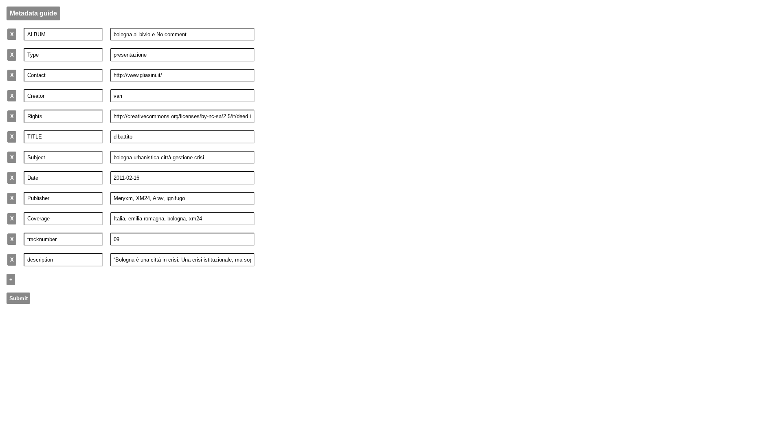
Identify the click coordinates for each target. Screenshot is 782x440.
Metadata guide (33, 13)
